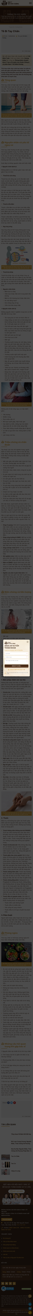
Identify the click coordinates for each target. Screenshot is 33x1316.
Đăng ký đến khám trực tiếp (17, 669)
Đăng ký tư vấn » (16, 666)
